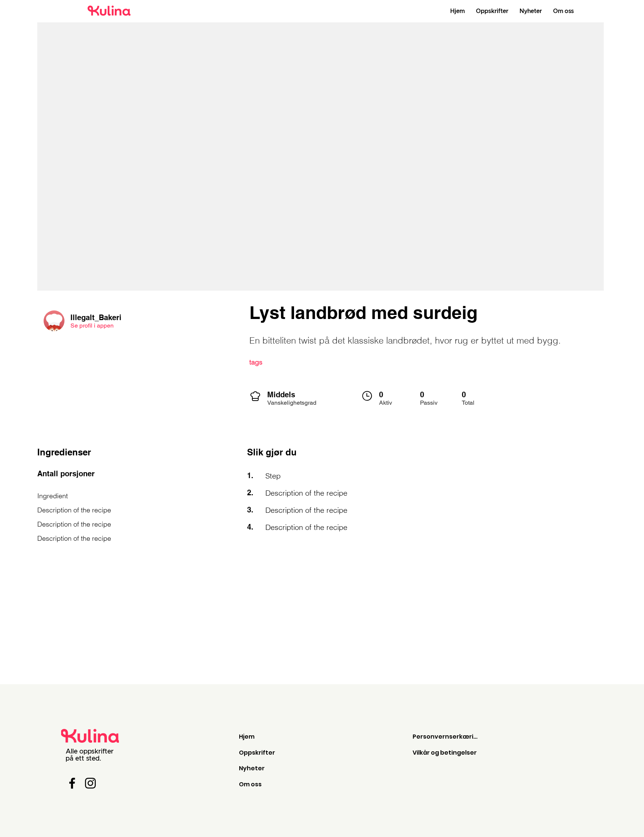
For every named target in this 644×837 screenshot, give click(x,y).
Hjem (247, 736)
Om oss (250, 784)
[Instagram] (90, 783)
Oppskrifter (257, 752)
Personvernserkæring (447, 736)
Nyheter (252, 768)
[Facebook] (72, 783)
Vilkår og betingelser (445, 752)
